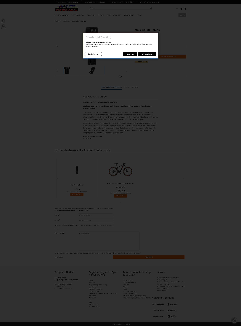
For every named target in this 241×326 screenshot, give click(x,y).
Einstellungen (93, 54)
